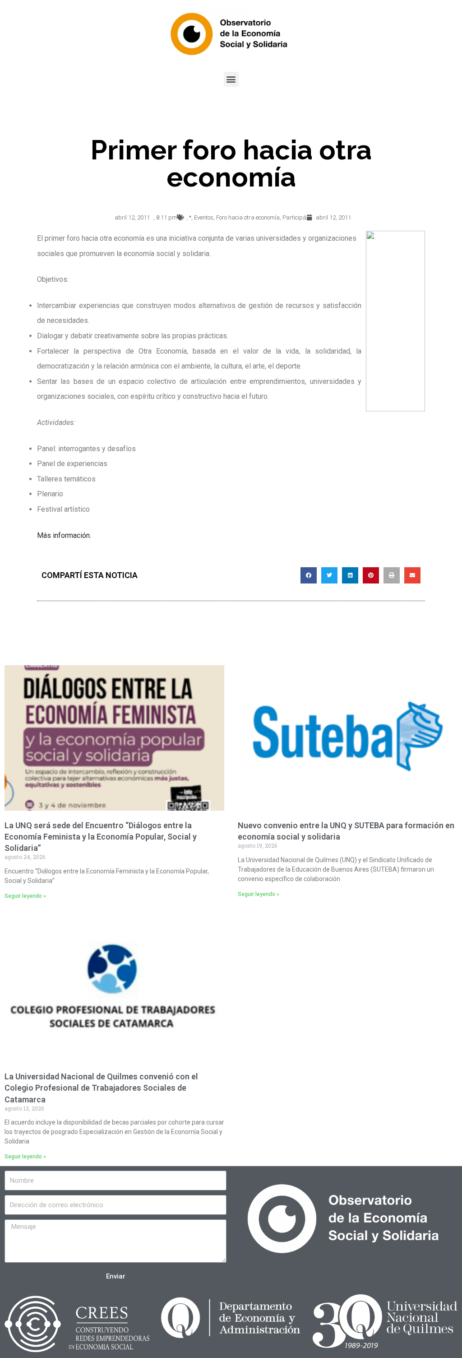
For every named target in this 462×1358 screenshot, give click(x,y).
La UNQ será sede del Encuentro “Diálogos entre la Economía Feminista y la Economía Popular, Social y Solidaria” (101, 837)
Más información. (64, 535)
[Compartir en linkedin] (350, 575)
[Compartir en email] (412, 575)
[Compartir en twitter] (329, 575)
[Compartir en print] (391, 575)
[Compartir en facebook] (308, 575)
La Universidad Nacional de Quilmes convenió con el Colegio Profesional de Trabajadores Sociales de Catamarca (101, 1088)
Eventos (203, 217)
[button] (231, 79)
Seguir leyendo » (25, 896)
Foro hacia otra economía (248, 217)
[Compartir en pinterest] (371, 575)
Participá (294, 217)
